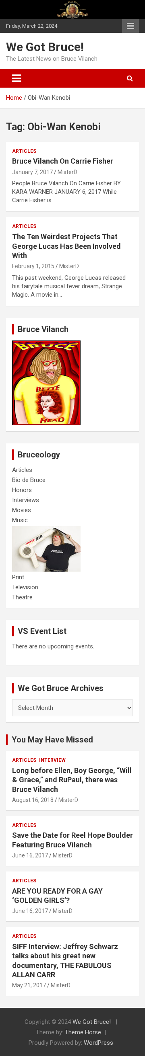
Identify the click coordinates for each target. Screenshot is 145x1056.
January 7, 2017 (32, 172)
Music (20, 520)
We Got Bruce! (45, 47)
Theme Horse (83, 1032)
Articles (24, 151)
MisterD (67, 172)
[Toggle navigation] (16, 78)
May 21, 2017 (29, 985)
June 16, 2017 (30, 855)
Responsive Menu (130, 26)
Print (18, 577)
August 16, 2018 (33, 800)
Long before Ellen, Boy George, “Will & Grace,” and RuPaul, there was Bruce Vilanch (72, 780)
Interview (52, 760)
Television (25, 587)
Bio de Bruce (29, 480)
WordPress (98, 1042)
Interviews (25, 500)
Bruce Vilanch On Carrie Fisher (62, 161)
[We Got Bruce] (46, 344)
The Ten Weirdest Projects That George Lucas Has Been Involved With (66, 246)
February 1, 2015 (33, 266)
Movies (21, 510)
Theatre (22, 597)
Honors (22, 490)
